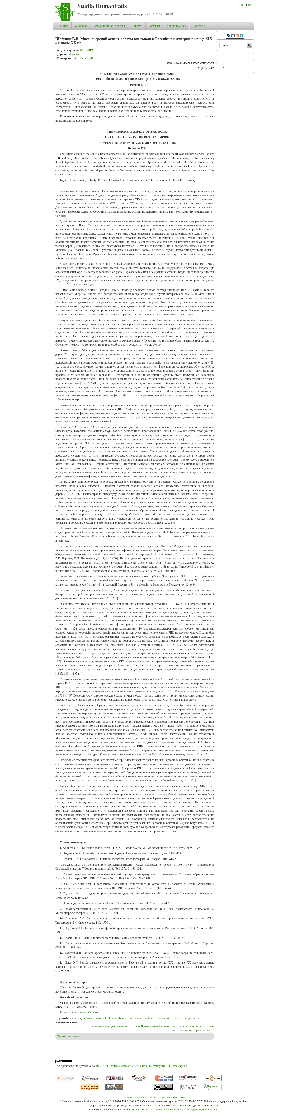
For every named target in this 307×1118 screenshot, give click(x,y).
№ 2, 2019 (86, 50)
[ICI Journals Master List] (188, 1080)
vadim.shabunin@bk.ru (84, 1012)
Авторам (154, 26)
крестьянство (203, 1030)
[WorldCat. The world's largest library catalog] (90, 1080)
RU (243, 5)
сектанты (196, 1026)
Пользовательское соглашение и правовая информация (153, 1097)
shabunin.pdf (85, 58)
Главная (63, 26)
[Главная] (65, 20)
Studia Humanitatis (102, 5)
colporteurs (135, 1018)
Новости (137, 26)
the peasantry (191, 1018)
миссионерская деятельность (109, 1026)
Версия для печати (68, 1036)
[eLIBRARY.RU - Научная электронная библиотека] (163, 1080)
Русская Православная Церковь (150, 1026)
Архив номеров (176, 26)
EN (250, 5)
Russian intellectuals (168, 1018)
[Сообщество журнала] (229, 36)
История (74, 54)
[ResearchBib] (188, 1089)
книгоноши (180, 1026)
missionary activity (81, 1018)
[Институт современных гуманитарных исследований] (90, 1089)
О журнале (82, 26)
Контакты (199, 26)
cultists (149, 1018)
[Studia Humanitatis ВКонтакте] (233, 36)
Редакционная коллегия (110, 26)
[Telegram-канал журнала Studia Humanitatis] (241, 36)
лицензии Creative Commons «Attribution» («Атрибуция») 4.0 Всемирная (141, 1066)
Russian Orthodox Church (110, 1018)
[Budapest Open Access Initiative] (212, 1080)
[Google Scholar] (139, 1080)
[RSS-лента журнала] (237, 36)
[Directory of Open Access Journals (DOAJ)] (65, 1080)
